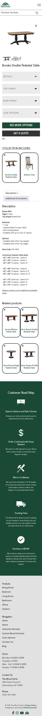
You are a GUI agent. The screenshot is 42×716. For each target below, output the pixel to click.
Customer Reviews (11, 629)
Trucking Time (21, 513)
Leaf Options (11, 113)
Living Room (7, 596)
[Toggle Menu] (39, 5)
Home (5, 621)
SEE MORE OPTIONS (21, 125)
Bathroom (7, 601)
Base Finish (9, 101)
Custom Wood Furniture (13, 634)
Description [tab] (11, 193)
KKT (3, 139)
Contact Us (7, 642)
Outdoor (6, 609)
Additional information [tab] (16, 199)
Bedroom (6, 592)
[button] (36, 26)
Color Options (8, 638)
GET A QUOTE (21, 133)
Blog (4, 646)
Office (5, 605)
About (5, 625)
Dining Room (8, 588)
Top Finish (9, 88)
